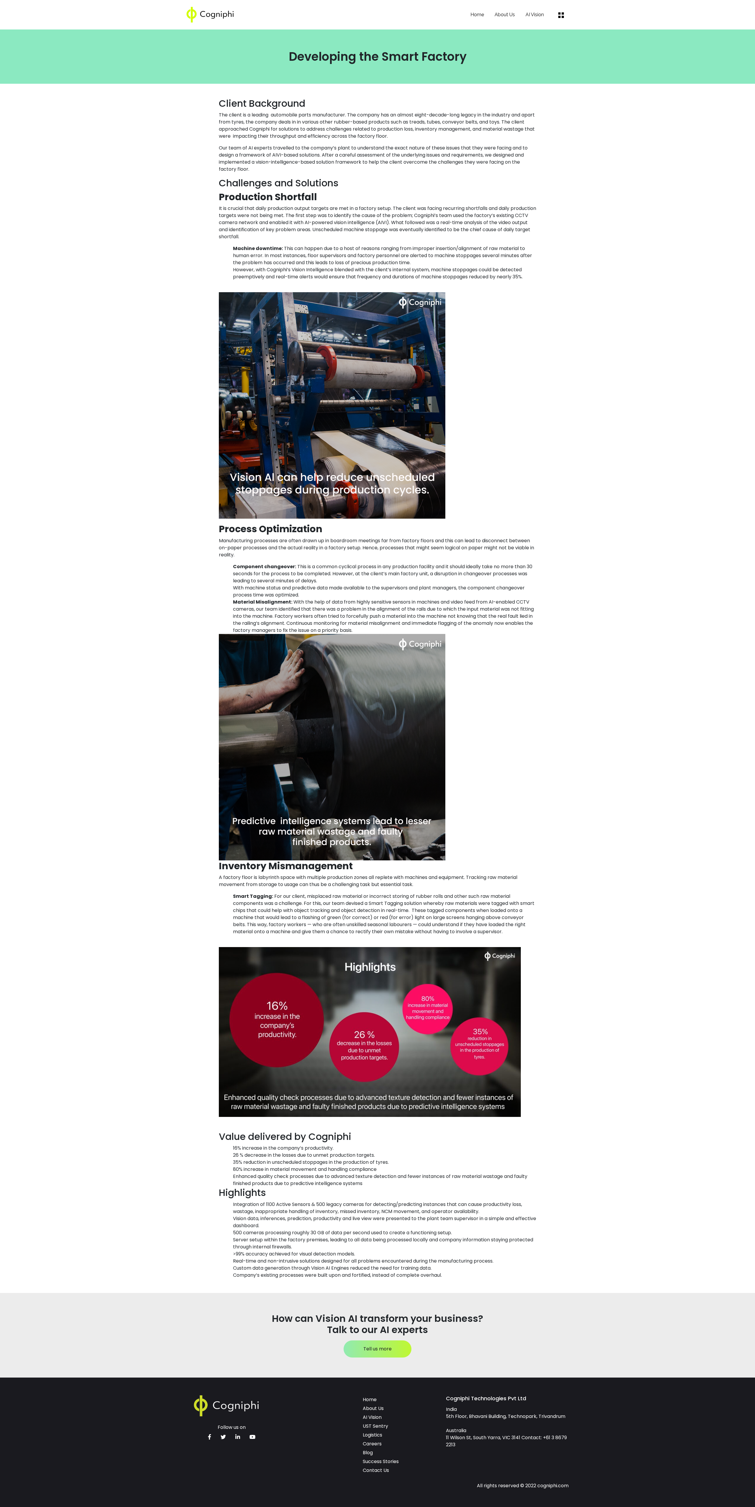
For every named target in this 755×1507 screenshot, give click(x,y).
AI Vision (535, 14)
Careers (372, 1443)
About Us (505, 14)
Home (477, 14)
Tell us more (377, 1348)
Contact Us (376, 1470)
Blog (368, 1452)
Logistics (372, 1435)
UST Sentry (375, 1426)
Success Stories (381, 1461)
